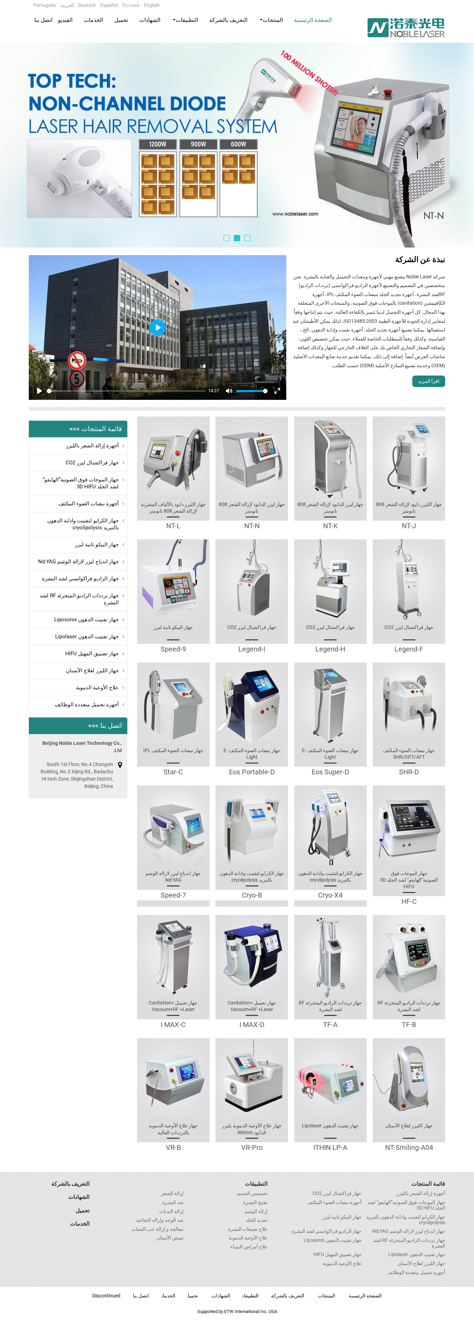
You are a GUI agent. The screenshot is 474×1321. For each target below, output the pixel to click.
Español (109, 5)
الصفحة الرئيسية (313, 20)
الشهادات (149, 20)
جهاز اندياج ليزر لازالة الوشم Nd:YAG (173, 876)
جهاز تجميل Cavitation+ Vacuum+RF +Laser (252, 1006)
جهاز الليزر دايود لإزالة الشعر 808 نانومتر (409, 508)
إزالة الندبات (171, 1211)
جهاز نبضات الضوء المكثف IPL (173, 750)
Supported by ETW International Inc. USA (237, 1311)
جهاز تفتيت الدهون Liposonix (86, 619)
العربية (67, 5)
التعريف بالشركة (228, 20)
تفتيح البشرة (255, 1202)
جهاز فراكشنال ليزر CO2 (408, 627)
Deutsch (87, 5)
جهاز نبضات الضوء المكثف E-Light (330, 754)
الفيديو (65, 20)
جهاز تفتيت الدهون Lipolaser (330, 1125)
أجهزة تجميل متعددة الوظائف (87, 704)
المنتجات (326, 1296)
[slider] (126, 391)
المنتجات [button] (273, 20)
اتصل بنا (43, 20)
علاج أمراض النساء (249, 1247)
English (152, 5)
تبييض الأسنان (170, 1238)
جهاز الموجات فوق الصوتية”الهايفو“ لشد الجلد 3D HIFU (409, 879)
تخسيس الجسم (252, 1193)
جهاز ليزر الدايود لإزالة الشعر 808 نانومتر (330, 508)
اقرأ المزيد (428, 381)
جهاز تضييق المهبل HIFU (92, 653)
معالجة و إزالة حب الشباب (158, 1229)
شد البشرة (173, 1202)
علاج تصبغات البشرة (248, 1229)
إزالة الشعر (172, 1193)
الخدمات (93, 20)
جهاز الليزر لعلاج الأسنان (409, 1125)
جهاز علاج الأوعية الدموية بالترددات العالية (173, 1129)
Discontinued (106, 1296)
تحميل (121, 20)
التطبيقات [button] (187, 20)
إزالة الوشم (256, 1211)
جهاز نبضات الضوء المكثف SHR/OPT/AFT (409, 754)
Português (44, 5)
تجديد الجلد (257, 1220)
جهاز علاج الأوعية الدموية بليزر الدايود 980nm (252, 1129)
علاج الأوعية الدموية (97, 687)
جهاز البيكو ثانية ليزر (173, 627)
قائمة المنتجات (428, 1183)
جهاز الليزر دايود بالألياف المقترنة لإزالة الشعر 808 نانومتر (173, 508)
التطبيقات (256, 1183)
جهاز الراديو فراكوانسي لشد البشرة (80, 578)
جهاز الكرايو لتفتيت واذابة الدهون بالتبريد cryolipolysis (330, 876)
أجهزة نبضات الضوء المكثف (89, 503)
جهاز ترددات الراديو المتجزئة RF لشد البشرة (409, 1006)
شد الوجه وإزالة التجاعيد (160, 1220)
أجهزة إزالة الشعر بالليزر (92, 446)
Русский (130, 5)
